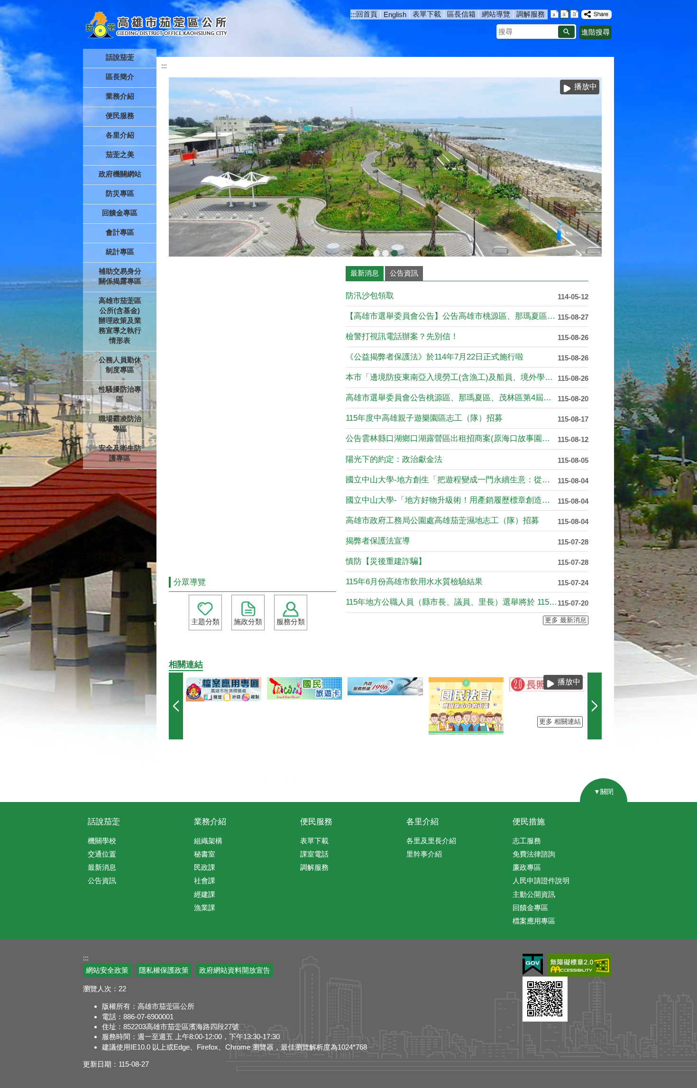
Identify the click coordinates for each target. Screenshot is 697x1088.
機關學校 (102, 841)
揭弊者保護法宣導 (378, 540)
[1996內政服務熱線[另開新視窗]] (385, 686)
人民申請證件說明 (541, 880)
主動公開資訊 (534, 894)
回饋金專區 (120, 213)
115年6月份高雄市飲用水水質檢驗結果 (414, 581)
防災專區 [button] (120, 193)
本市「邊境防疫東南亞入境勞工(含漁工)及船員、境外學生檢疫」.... (452, 377)
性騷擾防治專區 (120, 394)
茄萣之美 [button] (120, 154)
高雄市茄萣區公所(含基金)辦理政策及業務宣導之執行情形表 (120, 320)
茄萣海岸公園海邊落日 (376, 253)
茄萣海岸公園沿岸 (385, 253)
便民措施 (529, 821)
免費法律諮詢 (534, 854)
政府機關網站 (120, 174)
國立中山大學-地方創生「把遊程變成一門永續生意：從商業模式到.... (452, 479)
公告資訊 (102, 880)
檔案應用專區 (534, 921)
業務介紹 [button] (120, 96)
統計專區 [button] (120, 252)
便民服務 (316, 821)
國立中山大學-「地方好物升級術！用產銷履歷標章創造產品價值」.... (452, 500)
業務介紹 (210, 821)
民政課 (204, 867)
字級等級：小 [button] (554, 14)
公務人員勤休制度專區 (120, 365)
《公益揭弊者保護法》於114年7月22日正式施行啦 (434, 356)
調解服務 (530, 14)
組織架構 (208, 841)
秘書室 (204, 854)
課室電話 (314, 854)
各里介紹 (422, 821)
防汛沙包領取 (370, 295)
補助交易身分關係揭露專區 (120, 276)
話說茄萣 (104, 821)
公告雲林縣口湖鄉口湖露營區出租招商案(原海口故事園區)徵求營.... (452, 438)
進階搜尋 (595, 32)
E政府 (533, 964)
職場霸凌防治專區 (120, 424)
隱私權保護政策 (164, 970)
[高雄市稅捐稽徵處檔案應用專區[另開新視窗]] (223, 689)
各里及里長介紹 (431, 841)
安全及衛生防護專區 (120, 453)
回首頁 (366, 14)
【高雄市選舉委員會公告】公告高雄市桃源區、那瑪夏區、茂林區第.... (452, 316)
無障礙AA (580, 965)
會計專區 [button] (120, 232)
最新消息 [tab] (364, 273)
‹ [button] (176, 706)
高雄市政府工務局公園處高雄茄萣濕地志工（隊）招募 (442, 520)
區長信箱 (461, 14)
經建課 (204, 894)
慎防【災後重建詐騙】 (386, 561)
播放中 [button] (585, 87)
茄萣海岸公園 (394, 253)
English (395, 14)
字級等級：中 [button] (564, 13)
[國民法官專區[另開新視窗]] (466, 706)
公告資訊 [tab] (404, 273)
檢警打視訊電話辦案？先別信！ (402, 336)
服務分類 (290, 622)
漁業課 (204, 908)
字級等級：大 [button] (574, 14)
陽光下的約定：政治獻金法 (394, 459)
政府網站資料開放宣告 (234, 970)
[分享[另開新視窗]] (596, 14)
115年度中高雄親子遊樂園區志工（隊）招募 (424, 418)
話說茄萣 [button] (120, 57)
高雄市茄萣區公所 (157, 26)
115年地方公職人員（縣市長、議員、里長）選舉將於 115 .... (452, 602)
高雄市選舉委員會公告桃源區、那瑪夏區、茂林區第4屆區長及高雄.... (452, 397)
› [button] (594, 706)
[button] (566, 32)
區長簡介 (120, 77)
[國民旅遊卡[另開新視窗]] (304, 688)
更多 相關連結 (560, 721)
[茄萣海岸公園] (385, 167)
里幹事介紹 (424, 854)
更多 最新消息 (566, 620)
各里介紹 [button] (120, 135)
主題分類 (205, 622)
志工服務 (527, 841)
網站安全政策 (107, 970)
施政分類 (248, 622)
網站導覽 (496, 14)
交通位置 (102, 854)
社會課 (204, 880)
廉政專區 (527, 867)
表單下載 (427, 14)
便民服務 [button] (120, 115)
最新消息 (102, 867)
